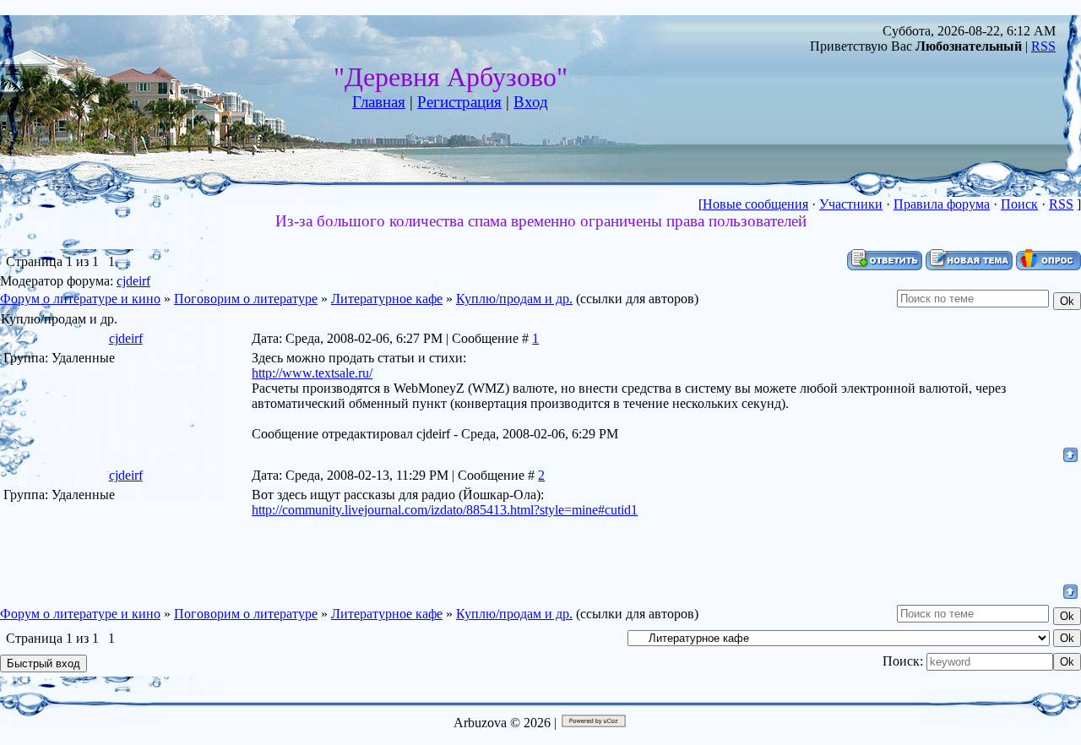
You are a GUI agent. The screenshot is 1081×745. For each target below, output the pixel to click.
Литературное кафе (387, 298)
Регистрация (459, 102)
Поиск (1019, 204)
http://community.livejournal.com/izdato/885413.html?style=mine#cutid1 (445, 510)
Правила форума (942, 204)
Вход (530, 102)
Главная (378, 102)
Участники (851, 204)
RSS (1043, 46)
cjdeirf (133, 281)
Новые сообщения (755, 204)
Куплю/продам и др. (514, 298)
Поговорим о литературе (246, 298)
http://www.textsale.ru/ (312, 373)
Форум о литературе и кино (80, 298)
